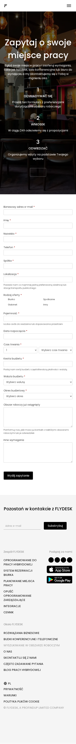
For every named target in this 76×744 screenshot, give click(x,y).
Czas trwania (12, 344)
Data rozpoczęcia (15, 331)
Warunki (10, 695)
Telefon (9, 247)
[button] (38, 172)
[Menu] (68, 6)
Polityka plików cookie (21, 701)
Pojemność (11, 313)
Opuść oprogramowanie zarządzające (17, 595)
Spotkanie (49, 299)
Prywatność (13, 689)
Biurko (11, 299)
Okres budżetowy (15, 390)
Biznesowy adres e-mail (19, 207)
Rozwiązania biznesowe (21, 633)
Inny (45, 304)
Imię (7, 220)
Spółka (9, 260)
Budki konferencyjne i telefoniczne (31, 639)
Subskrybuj (55, 526)
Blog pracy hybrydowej (22, 670)
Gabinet (12, 304)
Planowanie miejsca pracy (19, 583)
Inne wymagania (14, 440)
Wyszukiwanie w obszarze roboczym (32, 645)
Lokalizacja (11, 274)
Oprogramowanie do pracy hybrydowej (20, 562)
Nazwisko (10, 233)
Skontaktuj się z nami (20, 658)
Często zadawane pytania (23, 664)
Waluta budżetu (14, 376)
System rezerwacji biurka (18, 573)
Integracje (12, 606)
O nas (8, 651)
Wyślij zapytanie (18, 476)
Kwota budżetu (14, 358)
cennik (9, 612)
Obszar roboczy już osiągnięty (22, 404)
